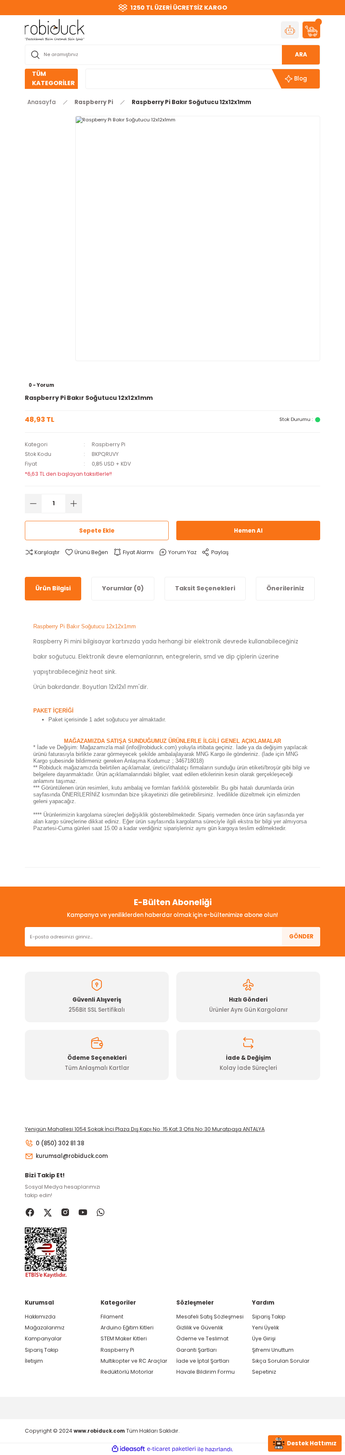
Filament (112, 1316)
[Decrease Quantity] (33, 503)
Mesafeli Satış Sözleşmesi (210, 1316)
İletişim (34, 1360)
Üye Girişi (264, 1338)
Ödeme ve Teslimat (202, 1338)
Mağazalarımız (44, 1327)
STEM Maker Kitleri (124, 1338)
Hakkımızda (40, 1316)
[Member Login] (290, 29)
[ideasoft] (128, 1449)
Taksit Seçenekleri (205, 588)
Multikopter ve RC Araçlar (134, 1360)
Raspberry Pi (108, 444)
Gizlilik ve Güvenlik (199, 1327)
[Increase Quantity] (73, 503)
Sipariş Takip (41, 1349)
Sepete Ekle (96, 531)
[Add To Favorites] (86, 552)
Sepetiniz (264, 1371)
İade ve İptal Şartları (202, 1360)
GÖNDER (301, 936)
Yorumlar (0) (123, 588)
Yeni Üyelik (265, 1327)
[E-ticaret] (171, 1449)
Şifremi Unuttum (273, 1349)
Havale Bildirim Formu (205, 1371)
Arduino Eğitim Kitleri (127, 1327)
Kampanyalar (43, 1338)
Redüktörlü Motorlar (127, 1371)
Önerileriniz (285, 588)
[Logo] (55, 29)
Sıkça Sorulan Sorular (281, 1360)
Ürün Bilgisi (53, 588)
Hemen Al (248, 531)
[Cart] (311, 29)
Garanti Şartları (196, 1349)
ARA (301, 55)
